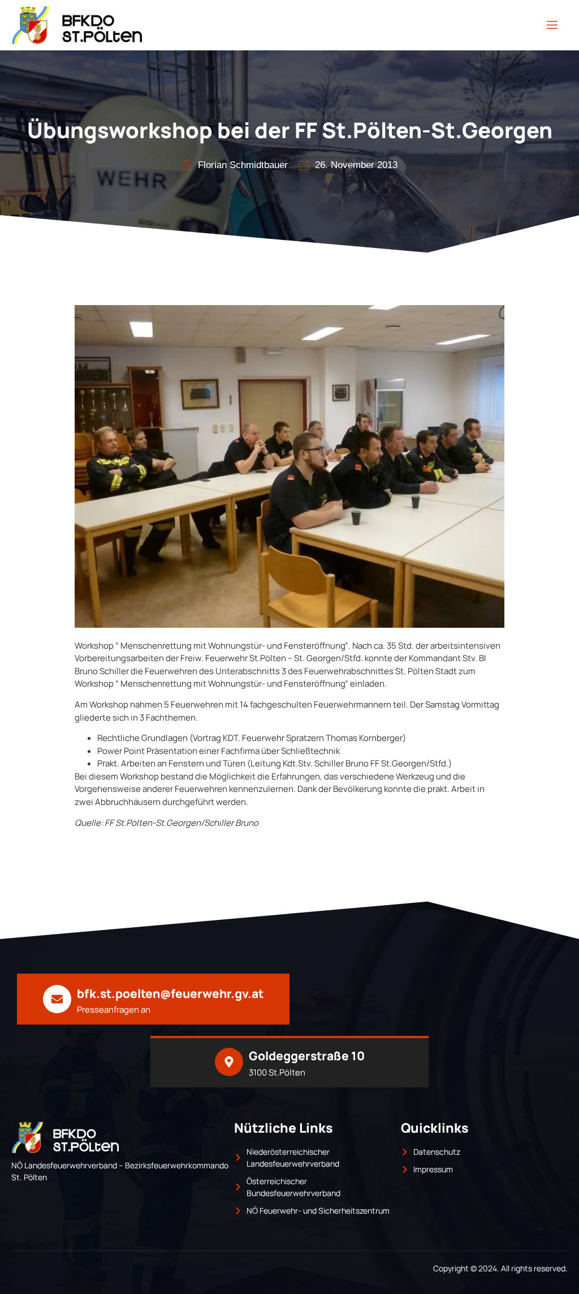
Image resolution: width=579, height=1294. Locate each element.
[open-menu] (552, 25)
